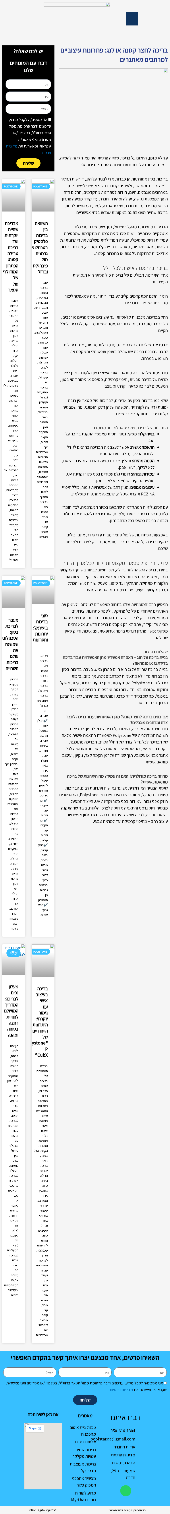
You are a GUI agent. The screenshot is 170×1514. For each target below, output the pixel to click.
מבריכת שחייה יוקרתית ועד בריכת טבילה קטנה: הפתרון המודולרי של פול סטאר (10, 256)
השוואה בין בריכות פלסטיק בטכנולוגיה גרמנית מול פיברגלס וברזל (38, 247)
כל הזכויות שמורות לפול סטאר (127, 1510)
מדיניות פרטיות (121, 1389)
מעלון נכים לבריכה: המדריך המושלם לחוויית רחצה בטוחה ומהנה (11, 1011)
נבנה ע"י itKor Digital (42, 1510)
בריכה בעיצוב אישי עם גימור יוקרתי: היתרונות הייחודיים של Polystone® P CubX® (36, 1022)
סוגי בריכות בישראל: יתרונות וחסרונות (40, 628)
